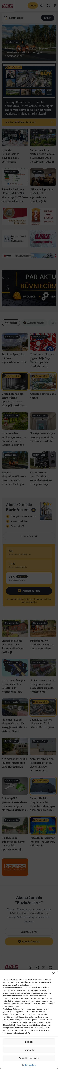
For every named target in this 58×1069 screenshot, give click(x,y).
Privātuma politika (29, 1065)
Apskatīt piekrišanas (29, 1058)
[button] (53, 973)
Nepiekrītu (29, 1050)
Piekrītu (29, 1041)
